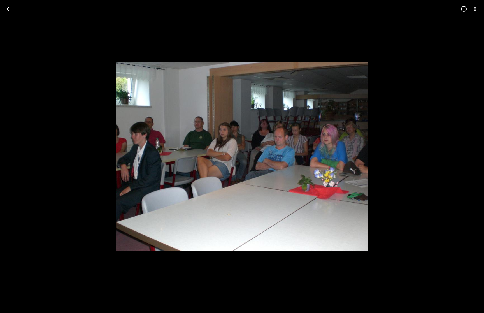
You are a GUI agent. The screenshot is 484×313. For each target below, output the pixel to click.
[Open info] (463, 9)
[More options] (475, 9)
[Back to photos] (9, 9)
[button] (16, 156)
